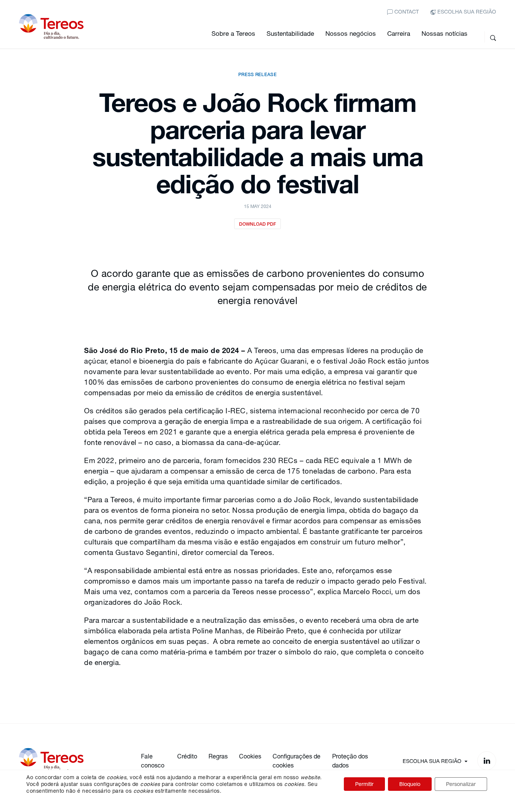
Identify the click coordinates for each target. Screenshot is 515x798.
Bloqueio (409, 784)
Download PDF (257, 224)
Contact (406, 11)
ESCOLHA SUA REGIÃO (466, 11)
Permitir (364, 784)
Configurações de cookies (296, 760)
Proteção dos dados (350, 760)
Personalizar (461, 784)
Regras (218, 756)
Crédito (187, 756)
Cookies (250, 756)
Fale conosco (152, 760)
